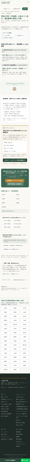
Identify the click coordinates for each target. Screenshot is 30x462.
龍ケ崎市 (4, 207)
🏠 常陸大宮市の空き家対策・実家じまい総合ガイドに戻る (15, 241)
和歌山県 (25, 345)
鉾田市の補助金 (17, 227)
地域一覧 (7, 11)
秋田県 (15, 312)
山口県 (15, 353)
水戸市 (3, 194)
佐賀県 (15, 361)
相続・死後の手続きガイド (21, 401)
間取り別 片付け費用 (20, 422)
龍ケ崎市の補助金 (18, 223)
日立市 (17, 194)
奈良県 (15, 345)
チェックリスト (4, 431)
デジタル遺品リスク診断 (6, 404)
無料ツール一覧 (4, 396)
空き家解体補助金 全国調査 (21, 409)
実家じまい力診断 (5, 406)
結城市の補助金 (7, 223)
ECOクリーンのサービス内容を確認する (15, 160)
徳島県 (24, 353)
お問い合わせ (19, 441)
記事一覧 (18, 420)
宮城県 (5, 312)
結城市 (17, 202)
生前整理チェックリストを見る (15, 180)
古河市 (17, 198)
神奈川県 (15, 324)
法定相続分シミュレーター (6, 399)
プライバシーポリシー (20, 443)
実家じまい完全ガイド (20, 399)
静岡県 (5, 336)
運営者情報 (18, 431)
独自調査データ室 (20, 404)
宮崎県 (24, 365)
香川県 (5, 357)
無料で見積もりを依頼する (15, 184)
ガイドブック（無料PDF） (21, 413)
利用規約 (18, 446)
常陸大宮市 (16, 11)
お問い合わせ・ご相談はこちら (11, 273)
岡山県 (24, 349)
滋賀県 (5, 340)
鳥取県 (5, 349)
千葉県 (24, 320)
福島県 (5, 316)
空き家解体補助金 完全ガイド (22, 406)
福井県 (24, 328)
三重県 (24, 336)
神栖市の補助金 (7, 227)
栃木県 (24, 316)
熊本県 (5, 365)
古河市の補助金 (17, 220)
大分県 (15, 365)
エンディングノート (5, 436)
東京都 (5, 324)
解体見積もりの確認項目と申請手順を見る (13, 245)
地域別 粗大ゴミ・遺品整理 (6, 439)
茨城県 (11, 11)
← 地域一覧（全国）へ (6, 279)
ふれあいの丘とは (20, 396)
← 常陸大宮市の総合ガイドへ (19, 279)
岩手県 (24, 308)
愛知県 (15, 336)
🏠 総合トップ (6, 8)
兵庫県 (5, 345)
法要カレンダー (4, 401)
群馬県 (5, 320)
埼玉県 (15, 320)
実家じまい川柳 (19, 425)
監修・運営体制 (19, 434)
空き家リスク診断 (5, 409)
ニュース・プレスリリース (21, 411)
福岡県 (5, 361)
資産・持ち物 (4, 434)
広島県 (5, 353)
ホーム (2, 11)
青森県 (15, 308)
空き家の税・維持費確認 (6, 413)
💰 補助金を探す (16, 8)
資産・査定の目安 (5, 416)
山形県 (24, 312)
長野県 (15, 332)
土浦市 (3, 198)
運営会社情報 (19, 439)
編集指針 (18, 436)
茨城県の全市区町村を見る (8, 211)
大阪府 (24, 340)
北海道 (5, 308)
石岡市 (3, 202)
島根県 (15, 349)
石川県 (15, 328)
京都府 (15, 340)
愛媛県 (15, 357)
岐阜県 (24, 332)
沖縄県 (15, 369)
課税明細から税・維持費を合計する (12, 249)
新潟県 (24, 324)
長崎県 (24, 361)
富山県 (5, 328)
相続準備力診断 (4, 411)
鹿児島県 (5, 369)
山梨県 (5, 332)
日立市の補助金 (7, 220)
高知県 (24, 357)
